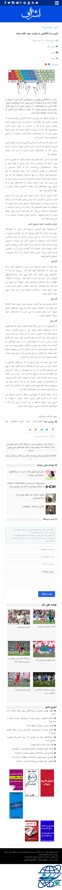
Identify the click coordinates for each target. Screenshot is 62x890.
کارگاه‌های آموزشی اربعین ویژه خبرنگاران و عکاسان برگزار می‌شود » (30, 457)
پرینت (53, 58)
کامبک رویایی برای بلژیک (46, 626)
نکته (6, 421)
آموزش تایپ (37, 421)
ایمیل (53, 52)
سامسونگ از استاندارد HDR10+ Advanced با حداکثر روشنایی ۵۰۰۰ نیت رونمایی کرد (25, 485)
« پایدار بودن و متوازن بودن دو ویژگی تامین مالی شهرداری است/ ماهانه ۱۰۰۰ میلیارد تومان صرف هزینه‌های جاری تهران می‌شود (31, 447)
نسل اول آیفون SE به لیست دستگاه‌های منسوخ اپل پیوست (26, 473)
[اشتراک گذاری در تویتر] (47, 429)
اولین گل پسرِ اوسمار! (22, 689)
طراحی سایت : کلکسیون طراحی (35, 859)
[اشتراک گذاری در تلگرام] (41, 429)
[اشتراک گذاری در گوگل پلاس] (36, 429)
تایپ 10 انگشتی (17, 421)
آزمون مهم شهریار (24, 627)
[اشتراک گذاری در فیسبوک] (53, 429)
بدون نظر (51, 46)
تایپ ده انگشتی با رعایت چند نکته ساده (37, 34)
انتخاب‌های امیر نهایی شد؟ (45, 660)
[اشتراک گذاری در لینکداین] (30, 429)
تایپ (28, 421)
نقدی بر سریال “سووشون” (33, 506)
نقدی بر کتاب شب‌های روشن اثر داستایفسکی (30, 496)
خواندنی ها (47, 27)
